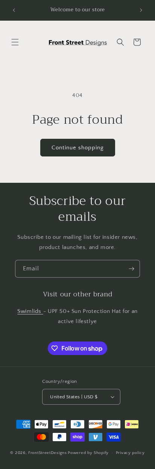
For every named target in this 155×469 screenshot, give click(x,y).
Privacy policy (130, 453)
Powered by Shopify (88, 453)
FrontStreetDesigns (47, 453)
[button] (15, 42)
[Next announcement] (141, 10)
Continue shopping (78, 147)
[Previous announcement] (14, 10)
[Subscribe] (131, 269)
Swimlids (30, 311)
